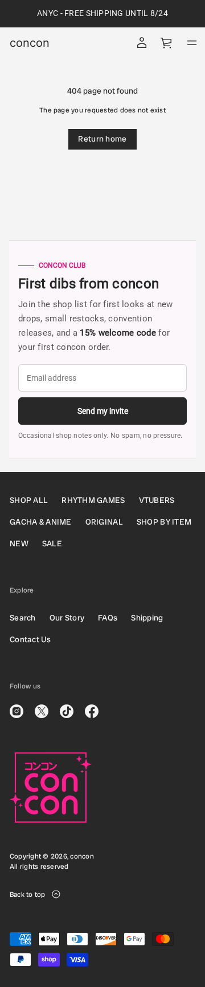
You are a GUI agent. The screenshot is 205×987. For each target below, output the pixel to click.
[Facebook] (91, 711)
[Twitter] (41, 711)
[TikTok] (66, 711)
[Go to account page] (141, 42)
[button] (166, 42)
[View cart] (166, 42)
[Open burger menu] (192, 42)
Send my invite (102, 411)
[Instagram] (16, 711)
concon (30, 43)
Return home (102, 139)
